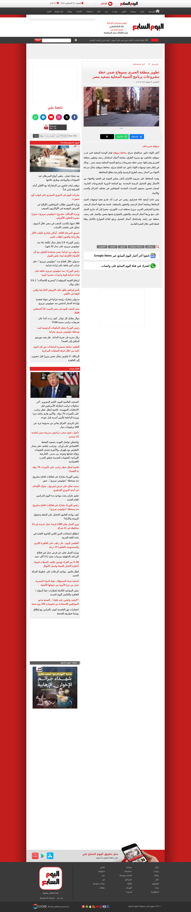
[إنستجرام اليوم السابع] (59, 117)
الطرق (122, 246)
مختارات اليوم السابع (69, 663)
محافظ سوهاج (120, 153)
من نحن (60, 898)
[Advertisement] (95, 820)
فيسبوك (134, 136)
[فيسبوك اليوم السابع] (74, 117)
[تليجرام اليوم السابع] (43, 117)
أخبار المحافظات (139, 64)
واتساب (120, 136)
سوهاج (150, 246)
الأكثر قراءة (74, 368)
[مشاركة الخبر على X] (107, 136)
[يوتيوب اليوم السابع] (51, 117)
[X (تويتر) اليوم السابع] (67, 117)
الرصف (112, 246)
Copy (36, 136)
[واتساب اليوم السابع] (35, 117)
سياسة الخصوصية (47, 898)
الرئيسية (155, 64)
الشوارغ (102, 246)
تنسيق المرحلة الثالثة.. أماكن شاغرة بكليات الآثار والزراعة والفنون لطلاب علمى (117, 40)
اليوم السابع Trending (69, 142)
